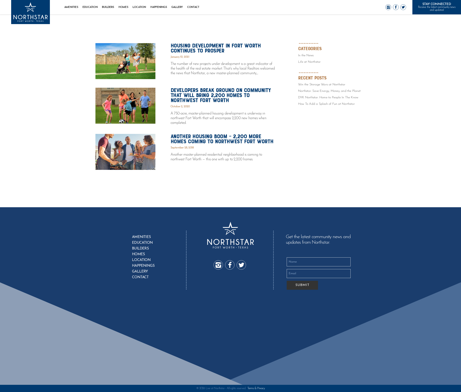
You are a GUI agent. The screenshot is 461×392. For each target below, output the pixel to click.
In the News (306, 55)
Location (139, 7)
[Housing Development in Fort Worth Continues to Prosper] (125, 61)
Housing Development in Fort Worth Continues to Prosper (216, 48)
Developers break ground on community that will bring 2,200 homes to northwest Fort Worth (221, 95)
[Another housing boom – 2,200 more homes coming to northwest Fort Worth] (125, 152)
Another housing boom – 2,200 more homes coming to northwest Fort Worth (222, 139)
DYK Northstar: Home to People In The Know (328, 97)
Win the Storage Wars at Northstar (321, 84)
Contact (193, 7)
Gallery (177, 7)
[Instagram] (388, 7)
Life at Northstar (309, 62)
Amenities (71, 7)
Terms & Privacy (256, 388)
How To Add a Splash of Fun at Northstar (326, 104)
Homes (123, 7)
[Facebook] (396, 7)
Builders (108, 7)
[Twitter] (403, 7)
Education (90, 7)
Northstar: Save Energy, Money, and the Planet (329, 91)
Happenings (158, 7)
